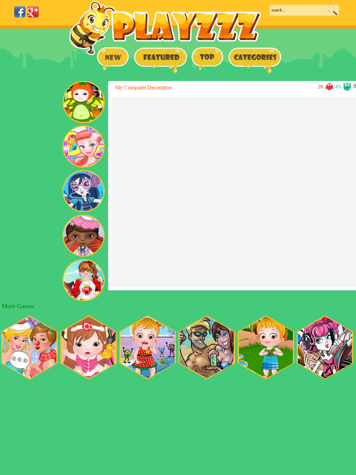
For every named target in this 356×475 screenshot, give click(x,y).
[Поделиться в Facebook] (19, 11)
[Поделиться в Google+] (33, 11)
